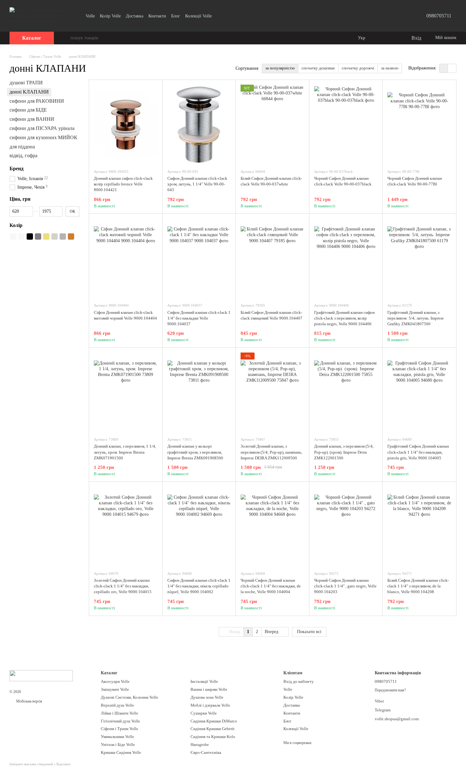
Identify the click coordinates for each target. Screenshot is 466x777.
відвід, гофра (23, 155)
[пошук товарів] (65, 38)
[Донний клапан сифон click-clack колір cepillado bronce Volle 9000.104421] (126, 124)
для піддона (22, 146)
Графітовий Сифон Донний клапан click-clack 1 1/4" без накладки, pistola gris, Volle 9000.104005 (418, 452)
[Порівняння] (380, 38)
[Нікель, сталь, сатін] (54, 236)
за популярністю (280, 68)
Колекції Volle (198, 16)
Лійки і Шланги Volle (119, 713)
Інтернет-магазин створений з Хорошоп (40, 764)
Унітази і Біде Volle (118, 744)
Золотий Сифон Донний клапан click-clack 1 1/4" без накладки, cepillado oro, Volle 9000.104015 (123, 586)
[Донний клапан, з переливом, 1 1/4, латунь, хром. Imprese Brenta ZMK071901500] (126, 392)
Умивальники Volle (117, 736)
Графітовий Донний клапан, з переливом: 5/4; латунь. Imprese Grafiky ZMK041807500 (415, 318)
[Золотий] (46, 236)
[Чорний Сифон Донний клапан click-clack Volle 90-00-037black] (346, 124)
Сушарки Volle (204, 713)
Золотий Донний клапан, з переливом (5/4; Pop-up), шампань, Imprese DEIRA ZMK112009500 (271, 452)
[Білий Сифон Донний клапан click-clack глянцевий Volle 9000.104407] (272, 258)
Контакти (157, 16)
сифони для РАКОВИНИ (37, 100)
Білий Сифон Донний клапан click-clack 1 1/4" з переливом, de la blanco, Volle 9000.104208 (418, 586)
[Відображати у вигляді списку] (452, 68)
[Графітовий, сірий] (38, 236)
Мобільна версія (28, 701)
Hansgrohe (200, 744)
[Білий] (13, 236)
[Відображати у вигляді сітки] (443, 68)
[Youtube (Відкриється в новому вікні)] (220, 15)
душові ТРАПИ (26, 82)
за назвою (389, 68)
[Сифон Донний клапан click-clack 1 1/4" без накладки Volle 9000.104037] (199, 258)
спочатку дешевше (318, 68)
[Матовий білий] (21, 236)
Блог (175, 16)
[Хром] (63, 236)
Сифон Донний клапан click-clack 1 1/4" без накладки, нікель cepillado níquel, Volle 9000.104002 (198, 586)
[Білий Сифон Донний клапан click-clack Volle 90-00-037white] (272, 124)
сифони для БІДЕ (28, 110)
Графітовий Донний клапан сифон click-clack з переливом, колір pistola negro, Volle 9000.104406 (344, 318)
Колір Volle (110, 16)
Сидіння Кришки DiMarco (214, 721)
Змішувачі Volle (115, 689)
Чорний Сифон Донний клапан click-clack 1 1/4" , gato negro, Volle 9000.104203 (345, 586)
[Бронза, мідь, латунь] (71, 236)
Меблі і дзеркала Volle (210, 705)
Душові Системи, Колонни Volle (129, 697)
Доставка (134, 16)
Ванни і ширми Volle (209, 689)
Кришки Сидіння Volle (121, 752)
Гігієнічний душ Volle (120, 721)
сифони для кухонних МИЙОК (43, 137)
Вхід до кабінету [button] (298, 681)
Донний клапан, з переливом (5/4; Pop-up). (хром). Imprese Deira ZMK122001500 (344, 452)
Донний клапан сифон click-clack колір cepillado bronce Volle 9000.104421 (123, 184)
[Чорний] (30, 236)
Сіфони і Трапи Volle (119, 728)
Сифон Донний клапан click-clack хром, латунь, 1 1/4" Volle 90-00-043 (197, 184)
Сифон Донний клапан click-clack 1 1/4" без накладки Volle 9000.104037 (198, 318)
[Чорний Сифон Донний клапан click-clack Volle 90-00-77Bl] (419, 124)
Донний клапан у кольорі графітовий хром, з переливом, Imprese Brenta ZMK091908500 (195, 452)
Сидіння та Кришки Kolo (213, 736)
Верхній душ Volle (117, 705)
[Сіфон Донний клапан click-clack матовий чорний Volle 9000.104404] (126, 258)
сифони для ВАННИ (32, 119)
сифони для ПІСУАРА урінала (42, 128)
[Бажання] (393, 38)
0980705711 (438, 15)
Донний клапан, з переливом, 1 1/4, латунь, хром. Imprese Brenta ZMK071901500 (125, 452)
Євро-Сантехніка (206, 752)
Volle (90, 16)
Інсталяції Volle (204, 681)
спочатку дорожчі (358, 68)
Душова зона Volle (207, 697)
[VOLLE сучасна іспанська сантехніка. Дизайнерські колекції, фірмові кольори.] (41, 675)
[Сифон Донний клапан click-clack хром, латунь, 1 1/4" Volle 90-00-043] (199, 124)
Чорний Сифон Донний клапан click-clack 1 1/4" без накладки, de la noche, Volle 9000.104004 (271, 586)
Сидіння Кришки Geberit (213, 728)
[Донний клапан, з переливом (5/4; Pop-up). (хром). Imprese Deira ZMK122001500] (346, 392)
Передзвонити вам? (390, 690)
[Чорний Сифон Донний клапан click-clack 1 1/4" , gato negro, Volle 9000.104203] (346, 526)
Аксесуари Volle (115, 681)
